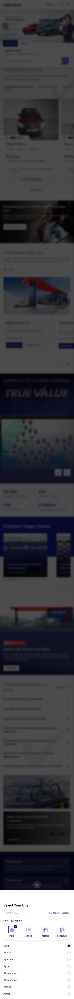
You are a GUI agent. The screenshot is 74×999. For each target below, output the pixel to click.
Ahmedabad (10, 973)
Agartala (8, 959)
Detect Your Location (60, 913)
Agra (6, 966)
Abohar (7, 952)
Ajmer (6, 993)
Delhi (6, 945)
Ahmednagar (10, 980)
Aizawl (7, 987)
